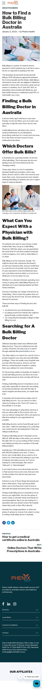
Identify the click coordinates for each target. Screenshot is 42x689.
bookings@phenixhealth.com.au (13, 652)
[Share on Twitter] (8, 522)
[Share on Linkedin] (13, 522)
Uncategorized (10, 8)
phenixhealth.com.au (27, 351)
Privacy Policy (12, 650)
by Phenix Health (27, 31)
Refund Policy (22, 650)
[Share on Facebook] (4, 522)
